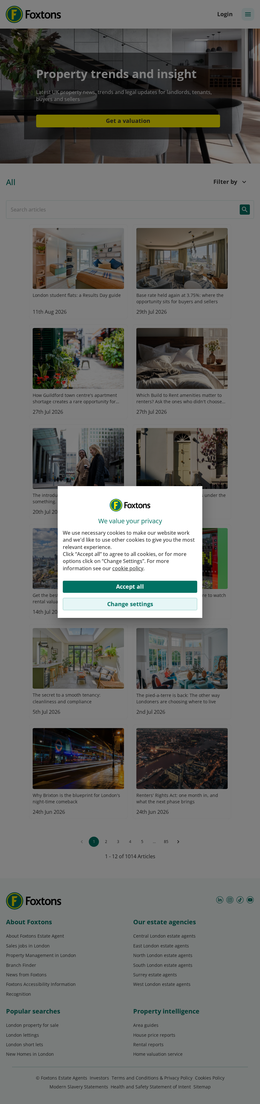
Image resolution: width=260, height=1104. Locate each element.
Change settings (130, 604)
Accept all (130, 586)
